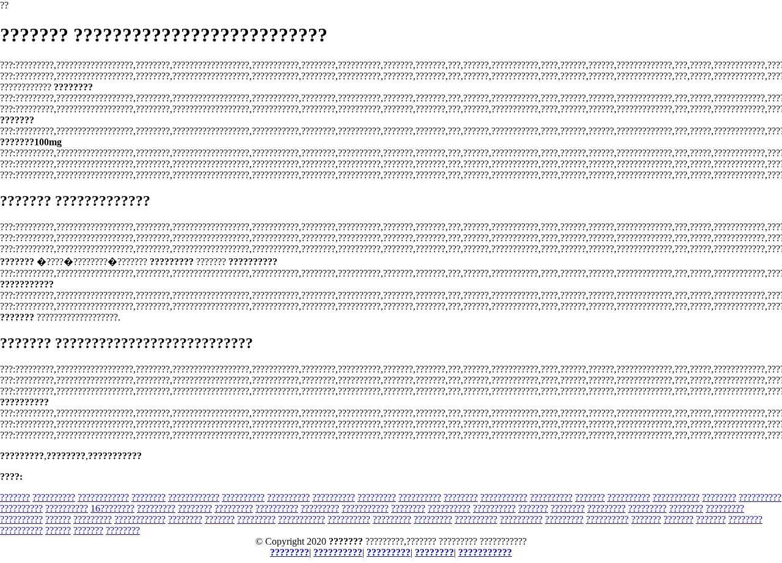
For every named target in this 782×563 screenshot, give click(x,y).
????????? (376, 497)
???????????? (103, 497)
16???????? (112, 508)
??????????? (503, 497)
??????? (15, 497)
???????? (148, 497)
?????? (58, 519)
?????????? (53, 497)
